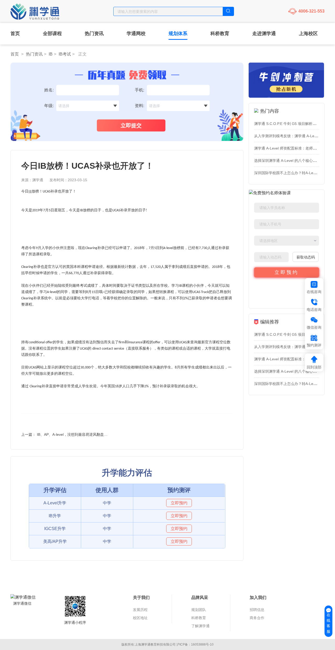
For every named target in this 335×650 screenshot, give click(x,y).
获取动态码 (306, 257)
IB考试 (65, 54)
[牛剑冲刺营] (287, 80)
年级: (49, 106)
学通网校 (136, 33)
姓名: (49, 90)
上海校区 (308, 33)
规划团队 (198, 610)
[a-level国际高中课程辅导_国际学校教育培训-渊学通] (36, 9)
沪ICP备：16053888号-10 (195, 644)
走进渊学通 (264, 33)
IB (51, 54)
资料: (139, 106)
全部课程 (52, 33)
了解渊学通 (200, 626)
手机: (139, 90)
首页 (15, 33)
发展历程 (140, 610)
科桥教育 (219, 33)
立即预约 (287, 272)
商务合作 (257, 618)
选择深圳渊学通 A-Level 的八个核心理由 (287, 160)
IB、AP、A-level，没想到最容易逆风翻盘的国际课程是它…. (85, 434)
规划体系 (178, 33)
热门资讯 (94, 33)
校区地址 (140, 618)
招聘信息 (257, 610)
